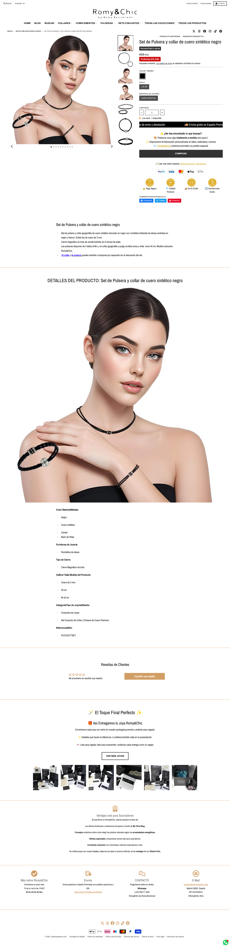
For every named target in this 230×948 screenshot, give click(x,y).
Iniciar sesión (192, 3)
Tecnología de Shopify (77, 936)
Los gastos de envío (164, 63)
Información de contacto (175, 936)
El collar (66, 255)
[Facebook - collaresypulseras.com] (205, 31)
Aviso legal (160, 936)
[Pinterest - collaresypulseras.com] (221, 31)
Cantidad (144, 108)
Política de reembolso (95, 936)
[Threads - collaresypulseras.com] (199, 31)
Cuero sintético (148, 98)
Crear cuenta (205, 3)
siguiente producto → (194, 36)
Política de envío (148, 936)
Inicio (9, 31)
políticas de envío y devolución (193, 163)
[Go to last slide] (12, 146)
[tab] (51, 147)
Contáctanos (163, 146)
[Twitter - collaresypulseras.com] (194, 31)
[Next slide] (111, 146)
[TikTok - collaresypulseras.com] (215, 31)
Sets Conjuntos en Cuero (28, 31)
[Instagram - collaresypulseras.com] (210, 31)
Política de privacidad (113, 936)
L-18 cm (144, 86)
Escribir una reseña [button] (144, 676)
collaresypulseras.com (59, 936)
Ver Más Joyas (115, 756)
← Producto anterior (169, 36)
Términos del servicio (131, 936)
